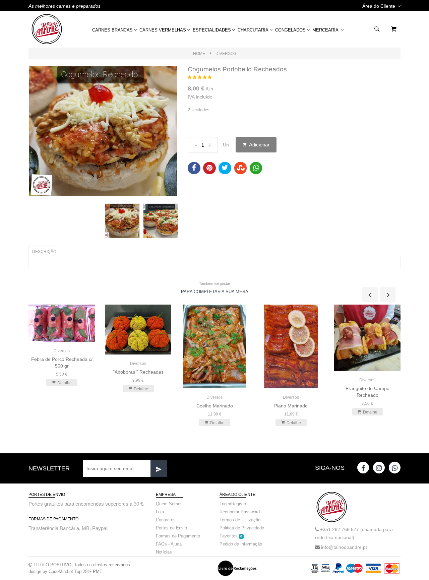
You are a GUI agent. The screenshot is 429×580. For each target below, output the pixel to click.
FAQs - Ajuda (169, 543)
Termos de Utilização (240, 519)
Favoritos (231, 535)
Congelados (290, 30)
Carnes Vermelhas (162, 30)
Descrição (44, 251)
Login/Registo (233, 503)
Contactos (166, 519)
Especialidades (212, 30)
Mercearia (326, 30)
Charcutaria (253, 30)
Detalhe (64, 383)
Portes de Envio (171, 527)
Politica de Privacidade (242, 527)
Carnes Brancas (112, 30)
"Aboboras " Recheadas (138, 372)
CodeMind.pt (61, 571)
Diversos (226, 53)
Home (199, 53)
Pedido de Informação (241, 543)
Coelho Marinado (214, 405)
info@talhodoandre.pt (344, 547)
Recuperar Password (240, 511)
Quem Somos (169, 503)
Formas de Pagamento (178, 535)
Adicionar (258, 144)
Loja (160, 511)
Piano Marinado (291, 405)
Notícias (164, 552)
